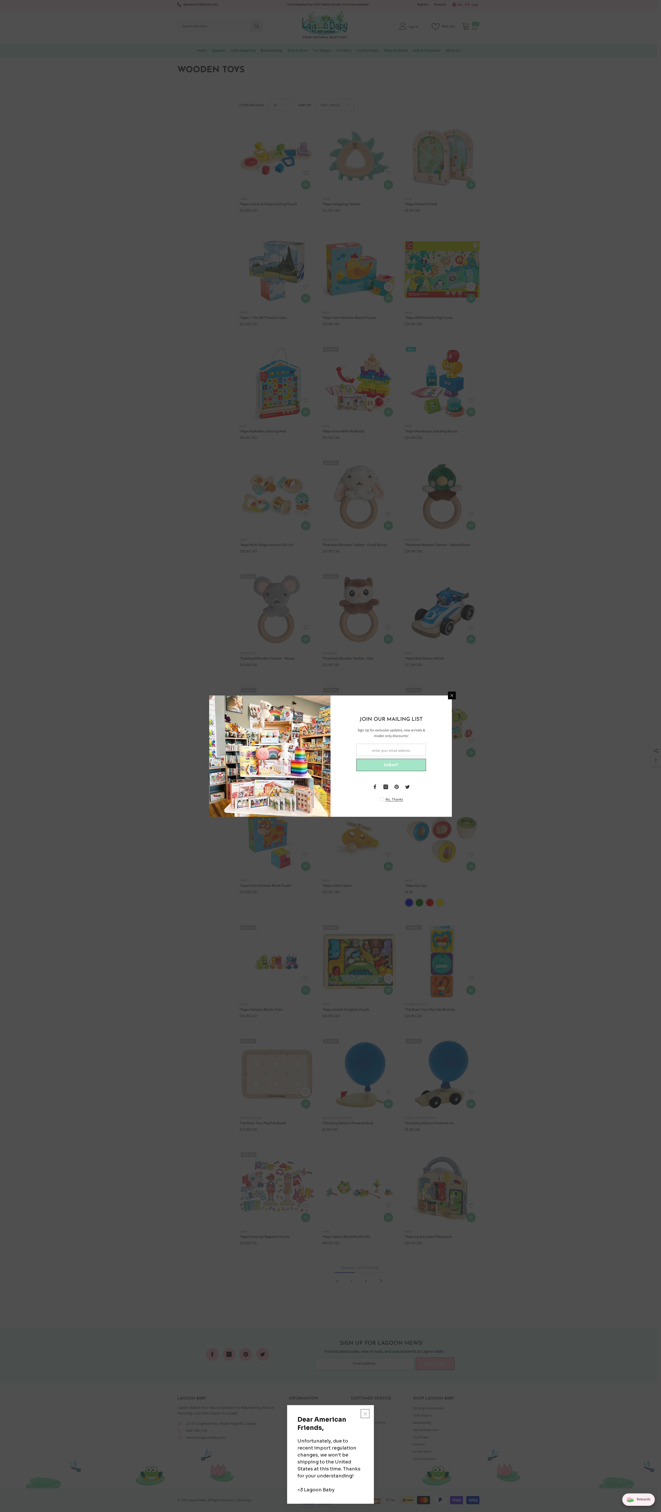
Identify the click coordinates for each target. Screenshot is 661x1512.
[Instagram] (385, 786)
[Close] (452, 695)
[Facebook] (374, 786)
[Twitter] (407, 786)
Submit (391, 765)
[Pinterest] (396, 786)
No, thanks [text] (394, 799)
